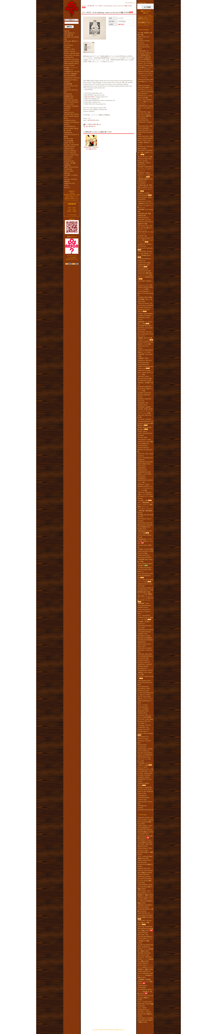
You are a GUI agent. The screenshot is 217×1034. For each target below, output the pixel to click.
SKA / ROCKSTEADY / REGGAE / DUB (71, 103)
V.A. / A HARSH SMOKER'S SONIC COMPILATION (143, 711)
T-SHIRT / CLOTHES (71, 175)
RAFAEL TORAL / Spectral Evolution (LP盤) (145, 377)
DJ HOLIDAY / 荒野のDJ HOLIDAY (145, 198)
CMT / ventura (143, 431)
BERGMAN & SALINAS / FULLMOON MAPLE (145, 631)
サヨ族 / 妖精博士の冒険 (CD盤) (145, 34)
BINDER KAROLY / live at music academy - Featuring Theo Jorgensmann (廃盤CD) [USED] (145, 821)
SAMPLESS (68, 169)
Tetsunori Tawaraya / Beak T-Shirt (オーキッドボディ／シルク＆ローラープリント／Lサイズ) (145, 74)
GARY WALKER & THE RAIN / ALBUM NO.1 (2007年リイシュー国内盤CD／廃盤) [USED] (145, 948)
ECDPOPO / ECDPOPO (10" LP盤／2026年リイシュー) (145, 152)
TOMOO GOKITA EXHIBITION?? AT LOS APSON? (144, 779)
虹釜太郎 (68, 165)
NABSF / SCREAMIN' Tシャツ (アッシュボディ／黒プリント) (145, 169)
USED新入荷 (69, 35)
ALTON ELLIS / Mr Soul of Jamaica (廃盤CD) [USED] (145, 998)
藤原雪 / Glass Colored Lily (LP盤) (145, 673)
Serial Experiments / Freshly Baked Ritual (144, 363)
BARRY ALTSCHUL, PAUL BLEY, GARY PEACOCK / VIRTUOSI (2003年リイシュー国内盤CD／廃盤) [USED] (145, 957)
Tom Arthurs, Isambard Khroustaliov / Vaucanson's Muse (145, 650)
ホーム (84, 5)
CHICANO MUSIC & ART (71, 91)
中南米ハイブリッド (71, 67)
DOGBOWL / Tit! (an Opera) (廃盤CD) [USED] (145, 841)
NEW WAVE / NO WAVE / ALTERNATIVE (71, 56)
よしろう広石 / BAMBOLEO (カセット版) (145, 768)
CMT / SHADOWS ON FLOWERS (145, 434)
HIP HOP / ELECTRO (71, 100)
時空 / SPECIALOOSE (71, 167)
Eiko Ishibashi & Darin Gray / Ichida (144, 627)
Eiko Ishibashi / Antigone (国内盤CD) (145, 564)
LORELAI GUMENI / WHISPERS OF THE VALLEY (144, 317)
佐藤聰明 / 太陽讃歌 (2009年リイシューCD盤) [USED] (145, 981)
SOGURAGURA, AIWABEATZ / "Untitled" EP (145, 122)
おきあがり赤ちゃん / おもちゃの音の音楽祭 (145, 716)
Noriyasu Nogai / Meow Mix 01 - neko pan (145, 160)
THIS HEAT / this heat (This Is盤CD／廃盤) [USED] (144, 922)
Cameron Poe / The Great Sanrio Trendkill (145, 147)
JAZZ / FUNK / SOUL (71, 86)
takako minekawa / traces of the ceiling (145, 585)
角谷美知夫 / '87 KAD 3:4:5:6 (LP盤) (145, 532)
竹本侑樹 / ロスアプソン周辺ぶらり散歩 (145, 764)
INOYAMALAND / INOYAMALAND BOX (144, 556)
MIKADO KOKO (90, 97)
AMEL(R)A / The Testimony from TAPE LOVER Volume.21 (144, 729)
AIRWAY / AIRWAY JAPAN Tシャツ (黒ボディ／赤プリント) (145, 175)
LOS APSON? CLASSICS (68, 46)
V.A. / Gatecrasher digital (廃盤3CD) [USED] (145, 857)
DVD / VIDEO (69, 171)
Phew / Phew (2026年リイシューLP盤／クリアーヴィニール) (145, 102)
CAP (66, 177)
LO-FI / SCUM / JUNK (71, 155)
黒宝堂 (67, 181)
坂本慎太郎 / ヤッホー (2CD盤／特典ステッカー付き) (145, 541)
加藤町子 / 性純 (143, 358)
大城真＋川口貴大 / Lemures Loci (144, 622)
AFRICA (67, 82)
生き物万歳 (68, 84)
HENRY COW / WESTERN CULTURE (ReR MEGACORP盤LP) (145, 636)
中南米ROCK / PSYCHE (72, 71)
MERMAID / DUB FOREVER (144, 266)
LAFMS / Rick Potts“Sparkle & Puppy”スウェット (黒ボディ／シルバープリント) (145, 239)
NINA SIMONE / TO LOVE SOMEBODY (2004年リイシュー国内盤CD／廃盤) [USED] (145, 974)
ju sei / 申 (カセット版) (145, 156)
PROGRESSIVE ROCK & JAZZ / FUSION (71, 64)
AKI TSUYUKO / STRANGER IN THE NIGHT (144, 47)
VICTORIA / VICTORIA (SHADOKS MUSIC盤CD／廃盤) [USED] (145, 1020)
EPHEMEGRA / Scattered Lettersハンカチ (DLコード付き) (145, 108)
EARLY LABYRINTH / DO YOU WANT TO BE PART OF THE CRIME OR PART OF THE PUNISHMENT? (145, 791)
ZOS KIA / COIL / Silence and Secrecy (145, 455)
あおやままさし (70, 112)
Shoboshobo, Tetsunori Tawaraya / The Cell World (145, 62)
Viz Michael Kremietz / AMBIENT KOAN (144, 606)
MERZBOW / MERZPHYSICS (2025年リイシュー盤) (145, 480)
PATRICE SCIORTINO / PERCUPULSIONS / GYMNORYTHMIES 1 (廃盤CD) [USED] (145, 908)
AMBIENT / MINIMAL (72, 106)
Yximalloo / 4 (142, 723)
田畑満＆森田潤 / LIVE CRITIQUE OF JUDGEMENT (145, 181)
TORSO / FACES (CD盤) (146, 549)
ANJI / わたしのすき (145, 201)
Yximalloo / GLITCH (145, 725)
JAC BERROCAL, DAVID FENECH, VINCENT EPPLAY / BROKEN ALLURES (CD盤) (145, 448)
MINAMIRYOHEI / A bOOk (144, 702)
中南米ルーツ (69, 69)
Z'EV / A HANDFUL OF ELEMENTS (145, 459)
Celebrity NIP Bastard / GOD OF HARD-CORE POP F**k (144, 569)
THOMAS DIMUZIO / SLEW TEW (145, 400)
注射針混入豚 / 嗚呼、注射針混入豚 (145, 214)
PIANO (67, 110)
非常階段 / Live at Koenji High (145, 210)
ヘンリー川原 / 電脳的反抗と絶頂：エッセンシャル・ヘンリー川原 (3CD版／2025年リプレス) (145, 597)
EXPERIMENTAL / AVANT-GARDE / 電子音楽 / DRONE (71, 128)
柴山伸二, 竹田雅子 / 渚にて (145, 383)
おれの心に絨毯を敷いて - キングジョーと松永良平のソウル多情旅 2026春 (145, 276)
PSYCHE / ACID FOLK (72, 59)
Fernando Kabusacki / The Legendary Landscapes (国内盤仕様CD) (145, 423)
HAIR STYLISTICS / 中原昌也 (71, 135)
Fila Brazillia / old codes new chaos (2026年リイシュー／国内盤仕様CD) (145, 253)
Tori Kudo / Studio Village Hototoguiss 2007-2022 (145, 720)
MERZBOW (68, 132)
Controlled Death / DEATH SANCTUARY (144, 270)
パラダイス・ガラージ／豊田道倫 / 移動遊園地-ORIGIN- (145, 511)
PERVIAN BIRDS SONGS (143, 784)
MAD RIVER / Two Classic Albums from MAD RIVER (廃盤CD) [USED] (145, 915)
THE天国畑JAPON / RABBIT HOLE (144, 528)
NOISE (67, 124)
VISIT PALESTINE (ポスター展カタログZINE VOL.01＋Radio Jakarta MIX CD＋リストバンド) (145, 696)
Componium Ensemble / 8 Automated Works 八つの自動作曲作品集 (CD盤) (145, 590)
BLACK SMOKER (70, 151)
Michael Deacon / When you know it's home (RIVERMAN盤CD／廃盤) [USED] (145, 851)
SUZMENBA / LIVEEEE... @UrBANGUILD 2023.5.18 (145, 808)
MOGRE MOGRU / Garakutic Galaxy (144, 798)
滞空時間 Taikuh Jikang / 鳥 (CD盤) (145, 560)
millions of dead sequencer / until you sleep (145, 367)
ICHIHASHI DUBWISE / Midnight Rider (145, 641)
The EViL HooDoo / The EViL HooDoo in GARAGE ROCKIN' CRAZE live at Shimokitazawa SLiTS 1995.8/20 (145, 307)
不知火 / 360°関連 (70, 163)
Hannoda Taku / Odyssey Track (145, 803)
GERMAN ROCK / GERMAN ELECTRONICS (71, 121)
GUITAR (67, 108)
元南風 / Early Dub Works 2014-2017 (145, 516)
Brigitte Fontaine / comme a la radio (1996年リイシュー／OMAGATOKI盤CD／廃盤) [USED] (145, 900)
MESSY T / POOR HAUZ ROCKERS (143, 194)
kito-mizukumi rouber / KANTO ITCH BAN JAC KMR (145, 682)
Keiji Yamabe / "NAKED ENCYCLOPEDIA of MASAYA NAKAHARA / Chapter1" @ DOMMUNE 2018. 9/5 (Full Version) (145, 753)
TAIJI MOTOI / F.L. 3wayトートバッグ (145, 233)
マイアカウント (130, 3)
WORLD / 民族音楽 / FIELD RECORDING (70, 75)
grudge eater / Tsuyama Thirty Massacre (144, 245)
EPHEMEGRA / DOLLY (146, 670)
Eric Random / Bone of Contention (144, 520)
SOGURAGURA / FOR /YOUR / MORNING (145, 127)
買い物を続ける (91, 126)
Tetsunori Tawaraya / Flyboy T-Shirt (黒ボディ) (145, 86)
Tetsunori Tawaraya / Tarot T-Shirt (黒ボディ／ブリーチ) (145, 81)
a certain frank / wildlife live (145, 546)
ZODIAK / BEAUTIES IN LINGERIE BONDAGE (145, 655)
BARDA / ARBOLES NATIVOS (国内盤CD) (144, 58)
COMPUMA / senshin (145, 380)
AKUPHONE (91, 120)
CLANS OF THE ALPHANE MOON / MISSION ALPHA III (144, 660)
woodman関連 (69, 141)
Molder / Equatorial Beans (146, 313)
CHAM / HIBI (143, 437)
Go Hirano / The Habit (145, 419)
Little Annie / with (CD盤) (146, 441)
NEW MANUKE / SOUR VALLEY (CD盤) (145, 552)
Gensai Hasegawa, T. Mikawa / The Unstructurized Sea (145, 293)
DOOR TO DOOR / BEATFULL (144, 42)
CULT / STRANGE (70, 153)
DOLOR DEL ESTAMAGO (68, 158)
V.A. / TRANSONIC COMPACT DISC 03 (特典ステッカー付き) (145, 617)
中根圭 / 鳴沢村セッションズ (145, 143)
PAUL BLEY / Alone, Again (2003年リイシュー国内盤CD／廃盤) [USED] (145, 893)
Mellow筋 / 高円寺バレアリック (71, 42)
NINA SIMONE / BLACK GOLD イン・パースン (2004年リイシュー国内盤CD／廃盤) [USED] (145, 966)
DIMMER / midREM (145, 407)
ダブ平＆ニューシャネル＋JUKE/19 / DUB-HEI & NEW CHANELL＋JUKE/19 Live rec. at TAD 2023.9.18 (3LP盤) (145, 94)
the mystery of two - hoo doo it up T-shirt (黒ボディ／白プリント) (145, 228)
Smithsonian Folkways (71, 80)
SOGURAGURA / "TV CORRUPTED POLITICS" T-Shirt (145, 132)
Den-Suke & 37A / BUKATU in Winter (143, 737)
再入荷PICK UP (70, 33)
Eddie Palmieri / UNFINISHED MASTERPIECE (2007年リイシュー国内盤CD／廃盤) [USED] (145, 989)
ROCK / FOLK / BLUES (72, 61)
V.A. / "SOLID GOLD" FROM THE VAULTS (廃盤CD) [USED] (145, 1004)
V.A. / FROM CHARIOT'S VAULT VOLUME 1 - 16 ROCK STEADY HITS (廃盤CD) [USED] (145, 1012)
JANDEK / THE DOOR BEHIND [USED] (145, 845)
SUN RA (67, 88)
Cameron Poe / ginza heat (145, 248)
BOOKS (67, 173)
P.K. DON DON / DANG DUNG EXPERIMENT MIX (145, 576)
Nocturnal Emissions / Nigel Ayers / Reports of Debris (144, 611)
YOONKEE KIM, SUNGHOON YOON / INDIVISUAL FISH (144, 689)
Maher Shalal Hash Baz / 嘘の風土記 (145, 428)
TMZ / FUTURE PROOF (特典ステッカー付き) (145, 351)
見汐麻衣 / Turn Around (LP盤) (145, 355)
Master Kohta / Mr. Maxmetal (143, 38)
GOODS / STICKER (71, 179)
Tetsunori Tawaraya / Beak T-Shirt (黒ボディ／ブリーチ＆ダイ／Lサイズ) (145, 67)
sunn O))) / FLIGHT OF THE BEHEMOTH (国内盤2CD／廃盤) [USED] (145, 929)
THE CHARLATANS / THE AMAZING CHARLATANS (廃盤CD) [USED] (145, 863)
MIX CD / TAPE (69, 49)
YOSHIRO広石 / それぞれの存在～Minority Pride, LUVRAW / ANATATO (145, 773)
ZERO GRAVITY (70, 147)
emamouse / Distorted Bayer (144, 742)
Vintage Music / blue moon (72, 78)
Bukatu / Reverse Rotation (146, 733)
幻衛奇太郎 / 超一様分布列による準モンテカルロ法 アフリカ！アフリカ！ (145, 188)
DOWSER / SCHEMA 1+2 (144, 282)
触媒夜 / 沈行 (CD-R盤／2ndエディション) (145, 339)
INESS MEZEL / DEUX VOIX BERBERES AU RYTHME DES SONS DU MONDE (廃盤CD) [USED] (145, 829)
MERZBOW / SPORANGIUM (142, 469)
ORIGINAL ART (70, 183)
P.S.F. (113, 82)
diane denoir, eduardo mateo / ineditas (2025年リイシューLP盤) (145, 372)
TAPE (66, 185)
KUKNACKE (69, 139)
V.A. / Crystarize (143, 705)
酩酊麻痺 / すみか (144, 603)
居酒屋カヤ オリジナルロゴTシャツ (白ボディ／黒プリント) (145, 205)
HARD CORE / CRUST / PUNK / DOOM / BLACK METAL (71, 116)
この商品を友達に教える (93, 124)
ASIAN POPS (69, 98)
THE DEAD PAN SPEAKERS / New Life (144, 218)
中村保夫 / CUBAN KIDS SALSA (144, 164)
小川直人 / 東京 (143, 500)
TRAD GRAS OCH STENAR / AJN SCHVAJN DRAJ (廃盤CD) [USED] (145, 870)
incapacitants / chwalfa (145, 439)
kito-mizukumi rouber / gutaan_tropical (144, 645)
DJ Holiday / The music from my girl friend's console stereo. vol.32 (145, 334)
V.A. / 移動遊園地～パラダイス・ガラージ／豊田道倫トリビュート (145, 504)
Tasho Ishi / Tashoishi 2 (145, 492)
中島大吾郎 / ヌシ (144, 51)
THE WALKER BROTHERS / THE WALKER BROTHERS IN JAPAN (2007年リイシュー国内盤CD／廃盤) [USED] (145, 938)
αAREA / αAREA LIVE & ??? (145, 677)
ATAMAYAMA (69, 161)
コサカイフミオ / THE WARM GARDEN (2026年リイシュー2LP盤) (145, 287)
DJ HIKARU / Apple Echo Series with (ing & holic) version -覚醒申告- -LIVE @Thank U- (145, 115)
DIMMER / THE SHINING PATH (143, 404)
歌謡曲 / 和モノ (69, 96)
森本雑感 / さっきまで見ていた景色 (145, 323)
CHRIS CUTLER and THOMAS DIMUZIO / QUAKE (144, 395)
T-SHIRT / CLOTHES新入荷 (71, 38)
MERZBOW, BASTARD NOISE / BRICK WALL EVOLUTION (145, 464)
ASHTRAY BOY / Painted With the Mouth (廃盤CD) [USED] (145, 836)
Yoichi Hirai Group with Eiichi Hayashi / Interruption (145, 524)
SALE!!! (67, 187)
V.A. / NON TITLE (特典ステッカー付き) (145, 581)
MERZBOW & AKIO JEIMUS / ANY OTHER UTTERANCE (144, 474)
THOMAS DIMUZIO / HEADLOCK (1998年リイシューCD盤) (145, 389)
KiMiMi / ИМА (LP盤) (145, 297)
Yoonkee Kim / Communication (142, 746)
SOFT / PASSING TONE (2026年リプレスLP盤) (145, 343)
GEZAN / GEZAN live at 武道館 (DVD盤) (145, 223)
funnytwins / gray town (145, 360)
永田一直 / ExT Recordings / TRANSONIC (71, 144)
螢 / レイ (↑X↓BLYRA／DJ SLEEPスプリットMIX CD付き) (145, 496)
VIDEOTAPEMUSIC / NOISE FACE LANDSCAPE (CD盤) (145, 261)
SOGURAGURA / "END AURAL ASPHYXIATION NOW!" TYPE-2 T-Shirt (145, 138)
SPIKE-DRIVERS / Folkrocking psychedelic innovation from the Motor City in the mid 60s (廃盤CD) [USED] (145, 879)
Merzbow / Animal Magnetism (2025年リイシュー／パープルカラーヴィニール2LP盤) (145, 487)
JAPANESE (68, 94)
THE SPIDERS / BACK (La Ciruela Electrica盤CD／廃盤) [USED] (145, 887)
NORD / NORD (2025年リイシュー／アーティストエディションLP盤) (145, 411)
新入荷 (67, 31)
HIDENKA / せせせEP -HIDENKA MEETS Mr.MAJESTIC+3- (145, 666)
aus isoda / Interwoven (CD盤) (144, 416)
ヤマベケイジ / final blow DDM (144, 760)
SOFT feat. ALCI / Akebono (143, 347)
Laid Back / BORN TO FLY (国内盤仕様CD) (144, 54)
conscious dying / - (144, 707)
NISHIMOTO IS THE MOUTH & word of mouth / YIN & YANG (145, 328)
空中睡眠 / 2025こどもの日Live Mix (145, 300)
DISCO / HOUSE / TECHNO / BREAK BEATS (72, 52)
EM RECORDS (69, 149)
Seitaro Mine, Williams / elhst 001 (145, 536)
